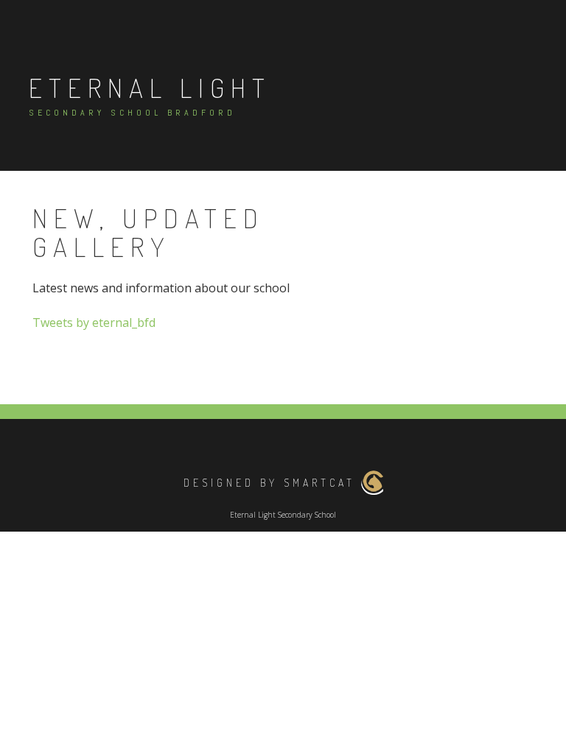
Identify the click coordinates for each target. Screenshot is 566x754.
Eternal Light (150, 88)
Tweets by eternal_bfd (94, 322)
